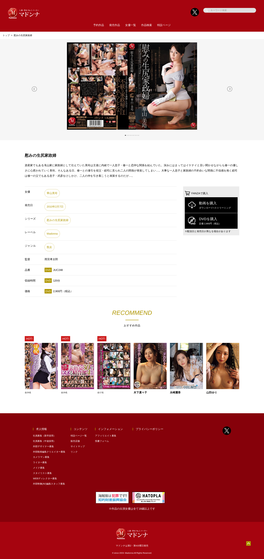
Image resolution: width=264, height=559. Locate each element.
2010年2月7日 (55, 206)
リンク (74, 451)
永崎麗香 (175, 392)
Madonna (52, 233)
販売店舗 (75, 441)
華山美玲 (52, 193)
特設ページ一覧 (79, 435)
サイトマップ (78, 446)
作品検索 (146, 25)
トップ (6, 35)
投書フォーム (102, 441)
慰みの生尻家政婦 (57, 220)
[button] (34, 89)
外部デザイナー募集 (43, 446)
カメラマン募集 (41, 457)
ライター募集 (40, 462)
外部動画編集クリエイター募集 (49, 451)
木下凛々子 (140, 392)
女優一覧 (130, 25)
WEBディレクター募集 (45, 478)
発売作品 (114, 25)
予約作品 (98, 25)
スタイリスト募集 (42, 473)
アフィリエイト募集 (105, 435)
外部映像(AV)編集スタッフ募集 (49, 483)
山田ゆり (211, 392)
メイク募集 (39, 467)
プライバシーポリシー (149, 429)
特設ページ (164, 25)
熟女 (49, 247)
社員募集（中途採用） (44, 441)
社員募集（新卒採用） (44, 435)
